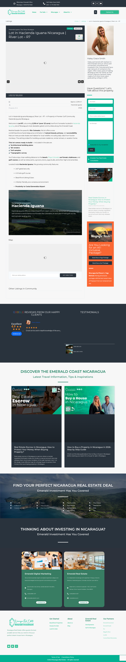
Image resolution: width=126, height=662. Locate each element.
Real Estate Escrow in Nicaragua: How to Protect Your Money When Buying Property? (99, 201)
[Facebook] (93, 3)
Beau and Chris (78, 351)
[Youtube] (100, 3)
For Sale (42, 12)
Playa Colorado (53, 157)
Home (34, 12)
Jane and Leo (77, 346)
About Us (67, 12)
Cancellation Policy (68, 657)
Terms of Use (55, 657)
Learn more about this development (28, 221)
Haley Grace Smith (96, 58)
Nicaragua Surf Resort (96, 273)
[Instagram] (97, 3)
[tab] (89, 346)
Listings (83, 21)
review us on (16, 334)
